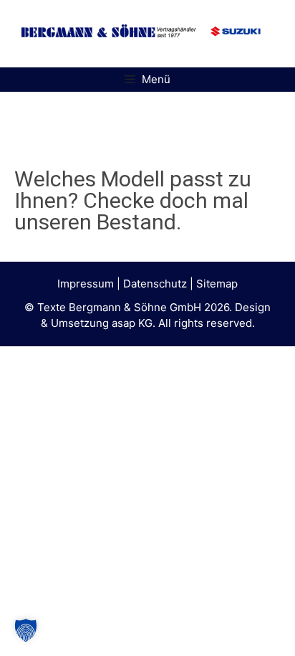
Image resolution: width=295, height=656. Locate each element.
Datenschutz (155, 283)
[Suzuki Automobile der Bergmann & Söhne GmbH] (236, 44)
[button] (26, 630)
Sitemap (217, 283)
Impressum (85, 283)
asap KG (132, 323)
